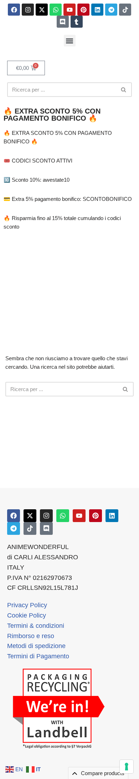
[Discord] (63, 22)
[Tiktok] (125, 10)
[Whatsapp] (56, 10)
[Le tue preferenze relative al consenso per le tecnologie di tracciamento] (126, 766)
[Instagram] (28, 10)
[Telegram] (111, 10)
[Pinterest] (83, 10)
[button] (70, 40)
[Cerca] (124, 89)
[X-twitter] (42, 10)
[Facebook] (14, 10)
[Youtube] (69, 10)
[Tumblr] (77, 22)
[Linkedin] (97, 10)
